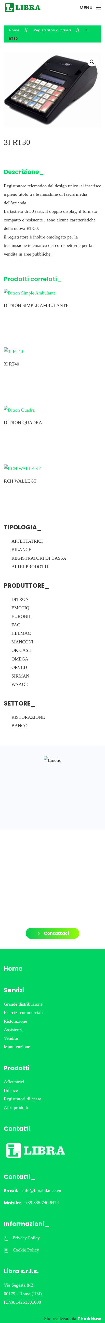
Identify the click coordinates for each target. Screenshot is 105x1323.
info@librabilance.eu (41, 1190)
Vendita (11, 1038)
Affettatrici (27, 541)
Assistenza (13, 1029)
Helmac (21, 633)
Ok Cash (21, 650)
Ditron (20, 599)
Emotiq (20, 607)
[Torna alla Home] (23, 7)
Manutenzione (17, 1046)
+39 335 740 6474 (42, 1202)
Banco (19, 725)
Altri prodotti (29, 566)
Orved (19, 667)
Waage (19, 684)
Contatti (17, 1128)
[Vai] (52, 760)
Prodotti (17, 1068)
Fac (15, 624)
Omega (19, 659)
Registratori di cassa (38, 558)
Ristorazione (28, 717)
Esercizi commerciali (23, 1012)
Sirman (20, 676)
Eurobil (21, 616)
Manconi (22, 641)
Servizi (14, 990)
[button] (90, 7)
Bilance (21, 549)
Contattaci (56, 933)
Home (13, 968)
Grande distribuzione (23, 1004)
